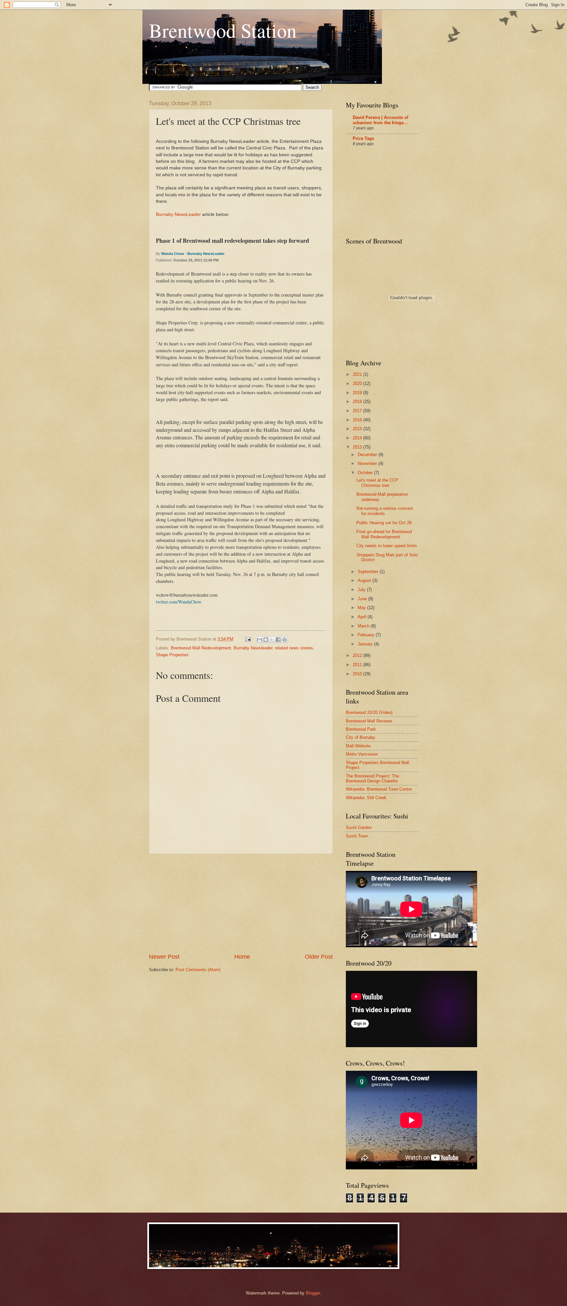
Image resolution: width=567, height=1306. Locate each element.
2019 (358, 392)
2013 (358, 447)
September (369, 571)
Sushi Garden (359, 827)
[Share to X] (272, 639)
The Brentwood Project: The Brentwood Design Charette (372, 778)
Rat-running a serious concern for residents (384, 511)
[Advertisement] (241, 903)
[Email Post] (247, 639)
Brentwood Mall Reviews (369, 721)
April (363, 616)
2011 (358, 664)
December (368, 454)
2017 (358, 410)
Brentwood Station (223, 30)
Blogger (313, 1293)
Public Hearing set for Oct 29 (383, 522)
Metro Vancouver (362, 754)
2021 (358, 374)
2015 (358, 428)
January (366, 644)
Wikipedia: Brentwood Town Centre (379, 789)
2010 (358, 673)
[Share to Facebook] (278, 639)
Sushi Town (357, 836)
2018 (358, 401)
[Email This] (259, 639)
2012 (358, 655)
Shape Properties (172, 654)
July (362, 589)
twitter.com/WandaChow (178, 602)
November (368, 463)
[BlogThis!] (265, 639)
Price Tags (363, 138)
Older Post (319, 956)
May (362, 607)
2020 (358, 383)
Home (242, 956)
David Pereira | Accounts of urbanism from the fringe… (380, 120)
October (366, 472)
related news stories (294, 647)
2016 (358, 419)
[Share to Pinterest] (284, 639)
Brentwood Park (361, 729)
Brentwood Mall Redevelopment (201, 647)
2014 (358, 437)
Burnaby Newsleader (253, 647)
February (367, 634)
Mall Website (358, 745)
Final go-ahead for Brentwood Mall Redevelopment (384, 534)
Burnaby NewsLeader (178, 214)
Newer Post (164, 956)
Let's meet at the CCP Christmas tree (377, 483)
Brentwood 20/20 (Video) (369, 712)
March (364, 626)
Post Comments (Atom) (198, 969)
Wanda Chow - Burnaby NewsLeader (192, 254)
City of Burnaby (360, 737)
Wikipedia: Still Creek (366, 797)
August (365, 580)
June (363, 598)
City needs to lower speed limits (386, 545)
